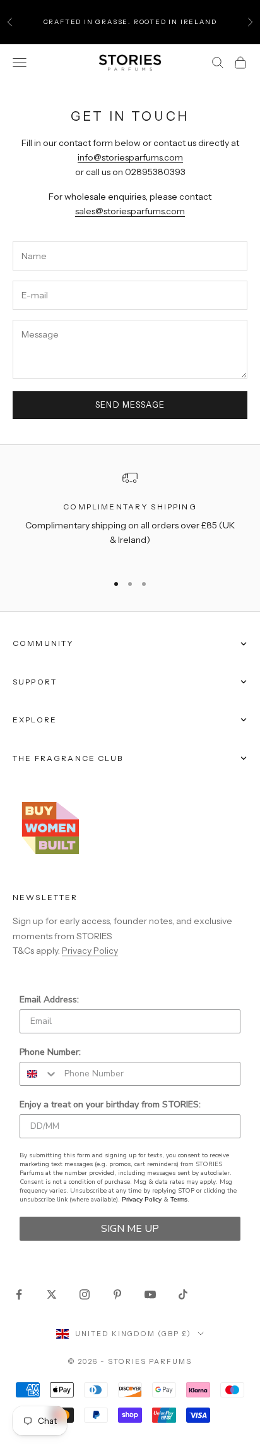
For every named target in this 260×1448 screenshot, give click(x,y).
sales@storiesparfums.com (130, 211)
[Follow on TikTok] (183, 1294)
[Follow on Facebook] (19, 1294)
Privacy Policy (90, 950)
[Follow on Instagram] (84, 1294)
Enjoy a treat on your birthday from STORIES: (110, 1104)
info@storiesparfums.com (130, 157)
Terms (178, 1199)
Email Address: (49, 1000)
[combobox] (39, 1073)
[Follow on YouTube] (150, 1294)
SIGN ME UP (130, 1229)
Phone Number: (50, 1052)
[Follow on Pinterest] (117, 1294)
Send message (130, 404)
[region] (130, 516)
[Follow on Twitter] (51, 1294)
